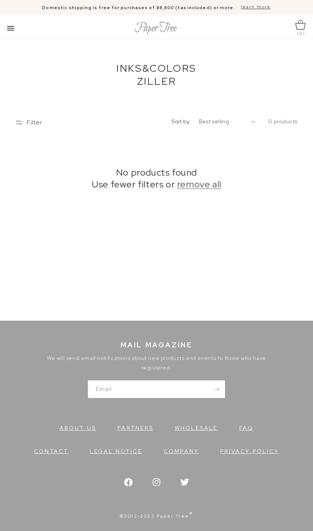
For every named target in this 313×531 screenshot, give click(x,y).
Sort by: (181, 121)
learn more (256, 7)
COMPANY (181, 451)
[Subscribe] (216, 389)
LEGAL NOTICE (116, 451)
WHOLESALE (196, 427)
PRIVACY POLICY (249, 451)
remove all (199, 184)
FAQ (246, 427)
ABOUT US (78, 427)
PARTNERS (135, 427)
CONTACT (51, 451)
